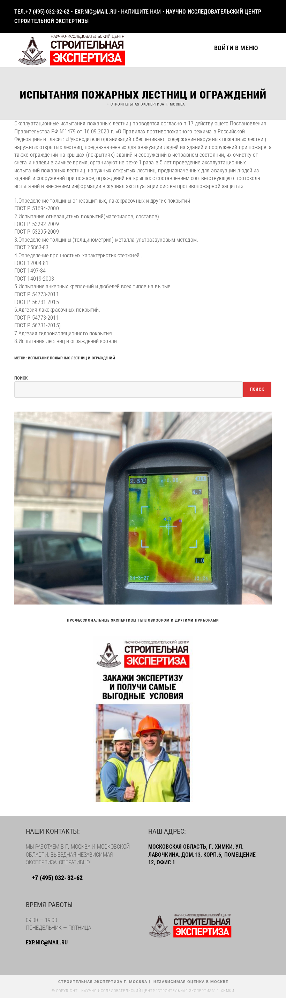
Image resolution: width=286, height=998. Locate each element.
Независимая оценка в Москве (190, 982)
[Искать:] (264, 48)
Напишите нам (141, 11)
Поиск (21, 378)
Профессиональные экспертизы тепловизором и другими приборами (143, 620)
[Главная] (103, 104)
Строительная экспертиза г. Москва (148, 104)
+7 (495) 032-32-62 (48, 11)
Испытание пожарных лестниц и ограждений (71, 358)
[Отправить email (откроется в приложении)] (268, 17)
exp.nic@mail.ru (96, 11)
